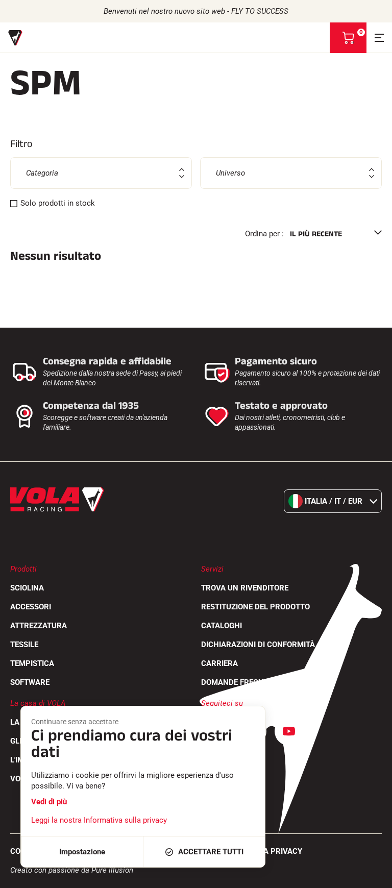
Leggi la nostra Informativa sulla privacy (99, 820)
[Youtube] (289, 731)
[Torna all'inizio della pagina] (371, 875)
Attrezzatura (38, 625)
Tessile (24, 644)
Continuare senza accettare (74, 722)
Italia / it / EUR (333, 501)
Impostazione (82, 851)
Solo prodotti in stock (57, 203)
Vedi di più (49, 801)
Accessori (30, 606)
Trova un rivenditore (244, 588)
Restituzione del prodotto (255, 606)
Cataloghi (221, 625)
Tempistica (32, 663)
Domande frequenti (240, 682)
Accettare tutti (210, 851)
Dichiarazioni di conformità (258, 644)
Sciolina (27, 588)
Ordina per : (264, 233)
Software (30, 682)
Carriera (219, 663)
